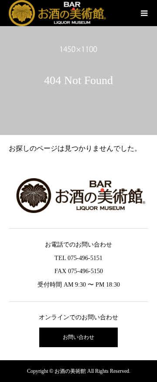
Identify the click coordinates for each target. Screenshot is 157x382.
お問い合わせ (78, 337)
